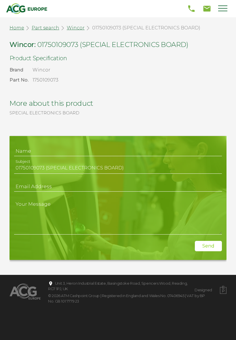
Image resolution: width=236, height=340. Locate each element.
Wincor (76, 28)
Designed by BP (203, 293)
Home (16, 28)
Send (208, 246)
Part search (45, 28)
